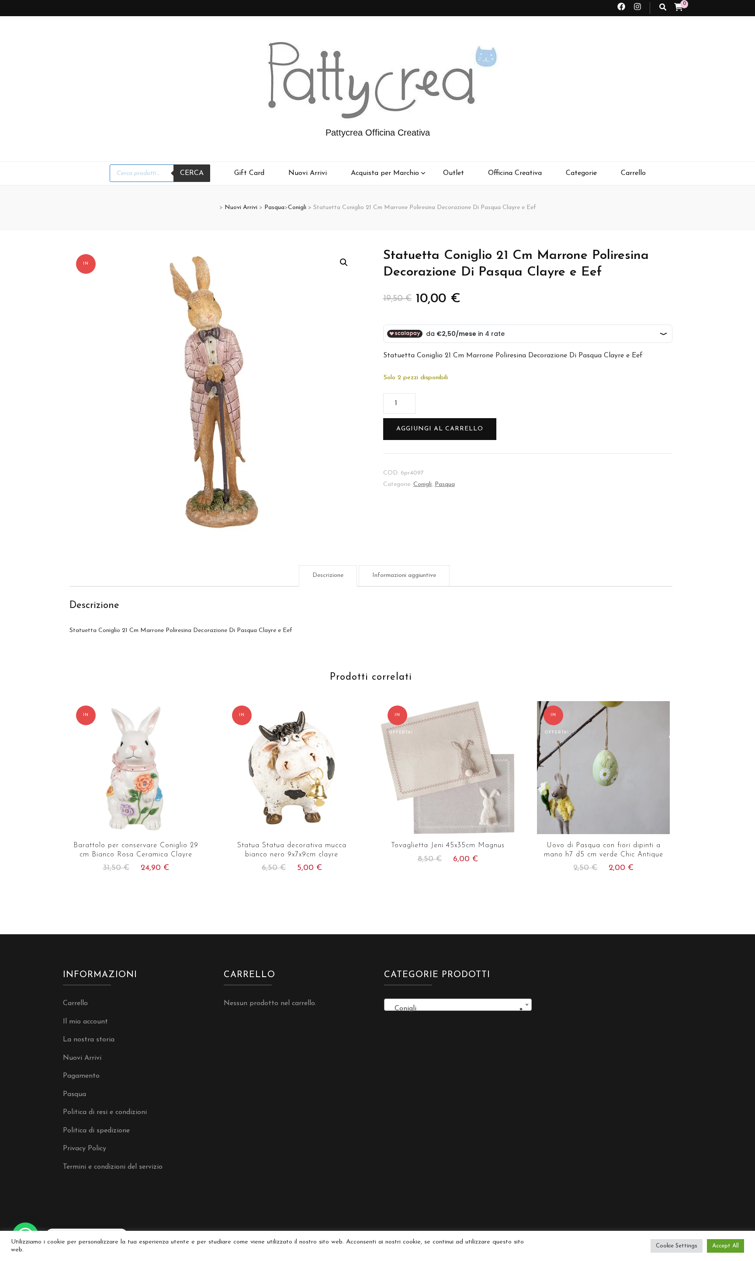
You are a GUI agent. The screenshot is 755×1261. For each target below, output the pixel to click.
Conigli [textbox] (455, 1008)
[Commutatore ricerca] (662, 8)
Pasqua (445, 484)
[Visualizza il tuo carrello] (678, 8)
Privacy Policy (84, 1148)
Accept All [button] (725, 1246)
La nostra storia (88, 1039)
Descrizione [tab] (327, 575)
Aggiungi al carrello (439, 429)
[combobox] (458, 1005)
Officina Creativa (515, 173)
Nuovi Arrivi (307, 173)
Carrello (633, 173)
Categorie (581, 173)
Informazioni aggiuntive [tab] (404, 575)
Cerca (192, 173)
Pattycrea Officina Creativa (378, 132)
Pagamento (81, 1075)
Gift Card (249, 173)
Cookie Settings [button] (676, 1246)
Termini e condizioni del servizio (113, 1166)
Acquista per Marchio (385, 173)
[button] (344, 262)
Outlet (453, 173)
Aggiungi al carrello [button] (136, 771)
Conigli (422, 484)
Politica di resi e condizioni (105, 1112)
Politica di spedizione (96, 1130)
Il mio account (85, 1021)
